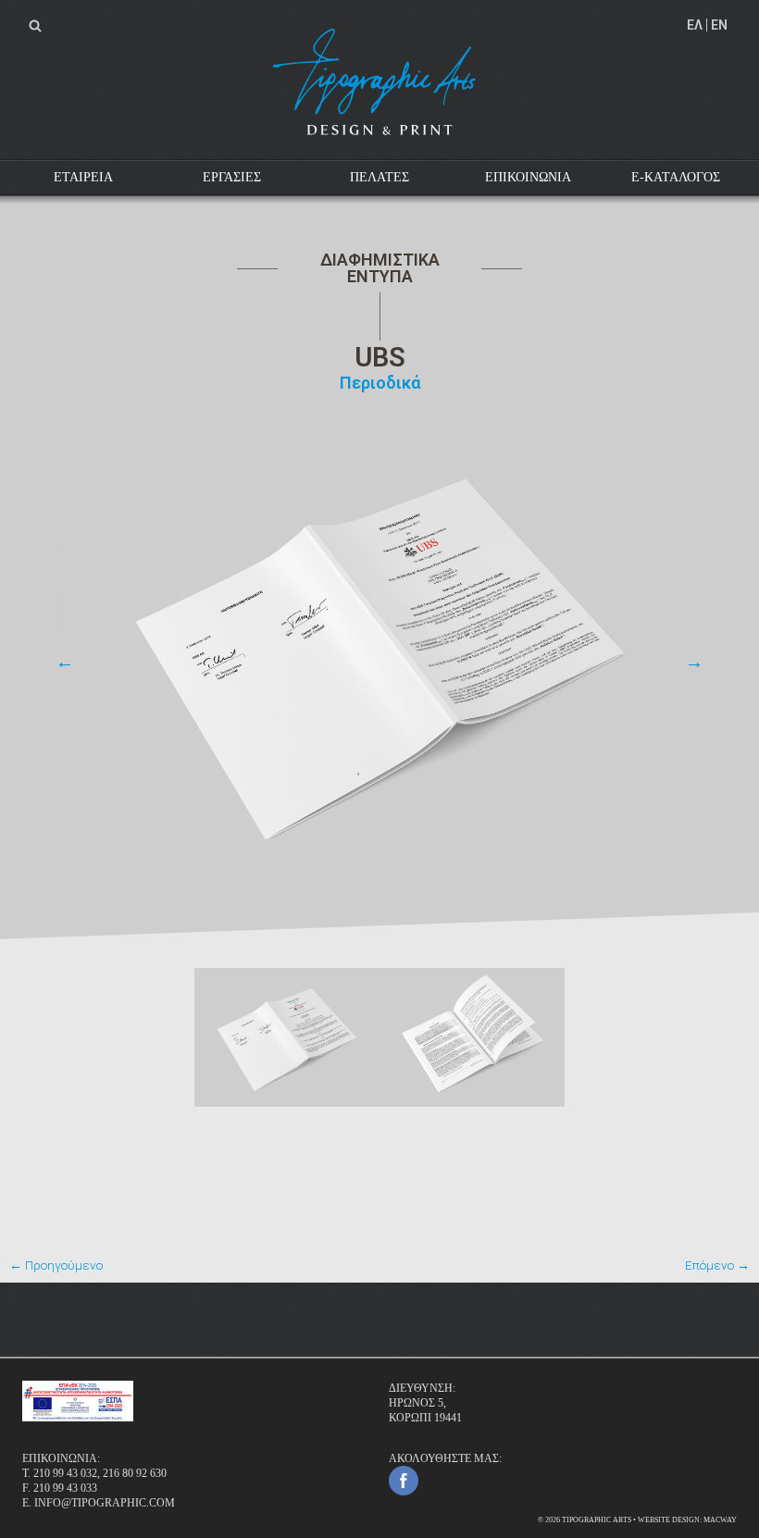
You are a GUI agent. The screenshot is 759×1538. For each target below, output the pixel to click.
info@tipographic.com (104, 1502)
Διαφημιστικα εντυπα (380, 268)
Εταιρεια (83, 177)
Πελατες (379, 177)
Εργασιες (232, 177)
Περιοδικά (380, 382)
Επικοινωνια (528, 177)
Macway (720, 1520)
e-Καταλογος (675, 177)
